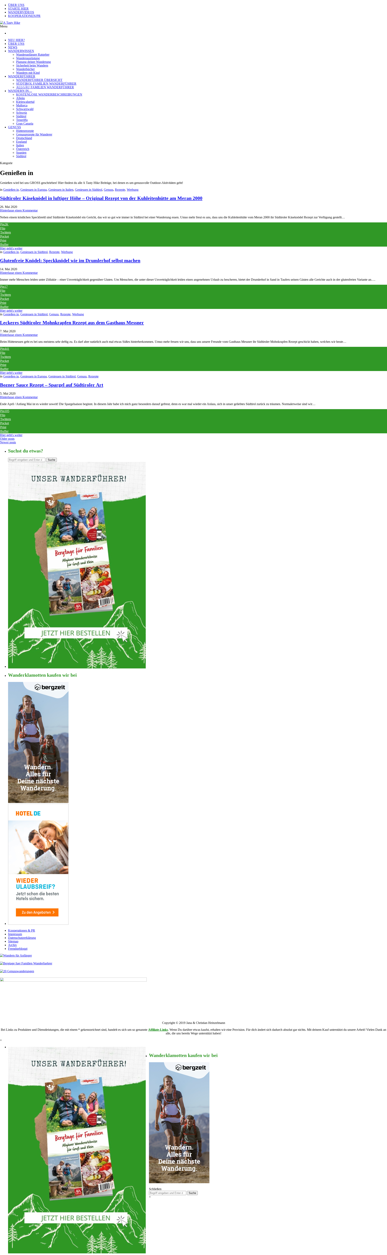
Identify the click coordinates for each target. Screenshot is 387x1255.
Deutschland (24, 138)
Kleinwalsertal (25, 101)
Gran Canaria (24, 123)
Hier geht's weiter (11, 248)
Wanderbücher (25, 69)
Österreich (22, 149)
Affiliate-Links (158, 1029)
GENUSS (14, 127)
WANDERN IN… (20, 91)
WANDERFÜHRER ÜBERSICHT (39, 80)
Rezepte (120, 189)
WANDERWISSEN (21, 51)
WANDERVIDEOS (21, 12)
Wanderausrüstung (28, 58)
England (21, 141)
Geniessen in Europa (33, 189)
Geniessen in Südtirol (88, 189)
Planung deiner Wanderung (33, 62)
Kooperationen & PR (21, 930)
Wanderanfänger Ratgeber (32, 54)
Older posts (7, 438)
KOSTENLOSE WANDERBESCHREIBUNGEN (49, 94)
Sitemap (13, 941)
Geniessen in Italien (60, 189)
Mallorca (21, 105)
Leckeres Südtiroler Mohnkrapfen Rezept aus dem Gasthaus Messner (72, 322)
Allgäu (20, 98)
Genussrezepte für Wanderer (34, 134)
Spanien (21, 152)
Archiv (12, 945)
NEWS (12, 47)
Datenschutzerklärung (22, 937)
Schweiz (21, 112)
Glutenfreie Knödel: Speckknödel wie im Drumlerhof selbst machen (70, 260)
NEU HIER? (16, 40)
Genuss (108, 189)
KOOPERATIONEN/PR (24, 16)
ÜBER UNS (16, 5)
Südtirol (21, 116)
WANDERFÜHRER (21, 76)
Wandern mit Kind (28, 72)
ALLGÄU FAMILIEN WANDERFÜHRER (45, 87)
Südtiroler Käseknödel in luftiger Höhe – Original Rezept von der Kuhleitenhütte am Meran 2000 (101, 198)
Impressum (15, 934)
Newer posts (8, 442)
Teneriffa (22, 120)
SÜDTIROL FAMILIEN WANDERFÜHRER (46, 83)
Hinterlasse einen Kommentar (19, 210)
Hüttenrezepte (25, 130)
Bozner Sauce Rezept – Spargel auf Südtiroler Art (51, 385)
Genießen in (11, 189)
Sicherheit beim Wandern (32, 65)
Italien (20, 145)
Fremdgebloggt (17, 948)
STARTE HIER (18, 8)
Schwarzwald (24, 109)
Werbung (132, 189)
